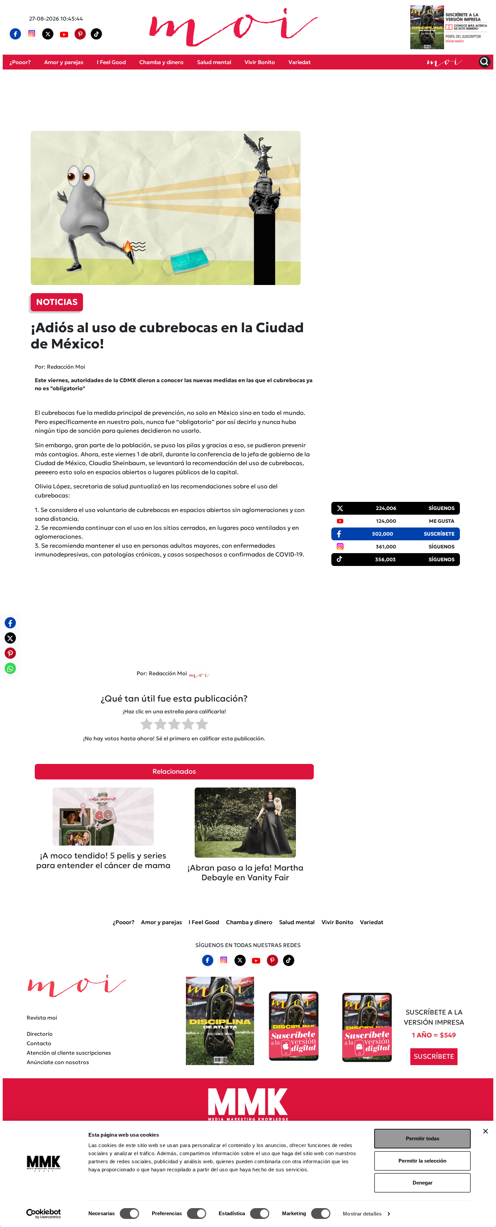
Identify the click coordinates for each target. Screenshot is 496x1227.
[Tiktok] (96, 34)
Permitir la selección (422, 1161)
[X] (48, 34)
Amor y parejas (63, 62)
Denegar (423, 1183)
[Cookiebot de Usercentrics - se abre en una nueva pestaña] (43, 1214)
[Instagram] (31, 34)
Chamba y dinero (161, 62)
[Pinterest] (80, 34)
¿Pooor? (20, 62)
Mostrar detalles (362, 1214)
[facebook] (15, 34)
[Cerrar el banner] (485, 1131)
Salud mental (214, 62)
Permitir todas (422, 1138)
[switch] (196, 1213)
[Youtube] (64, 34)
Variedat (299, 62)
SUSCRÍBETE (434, 1056)
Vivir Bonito (260, 62)
